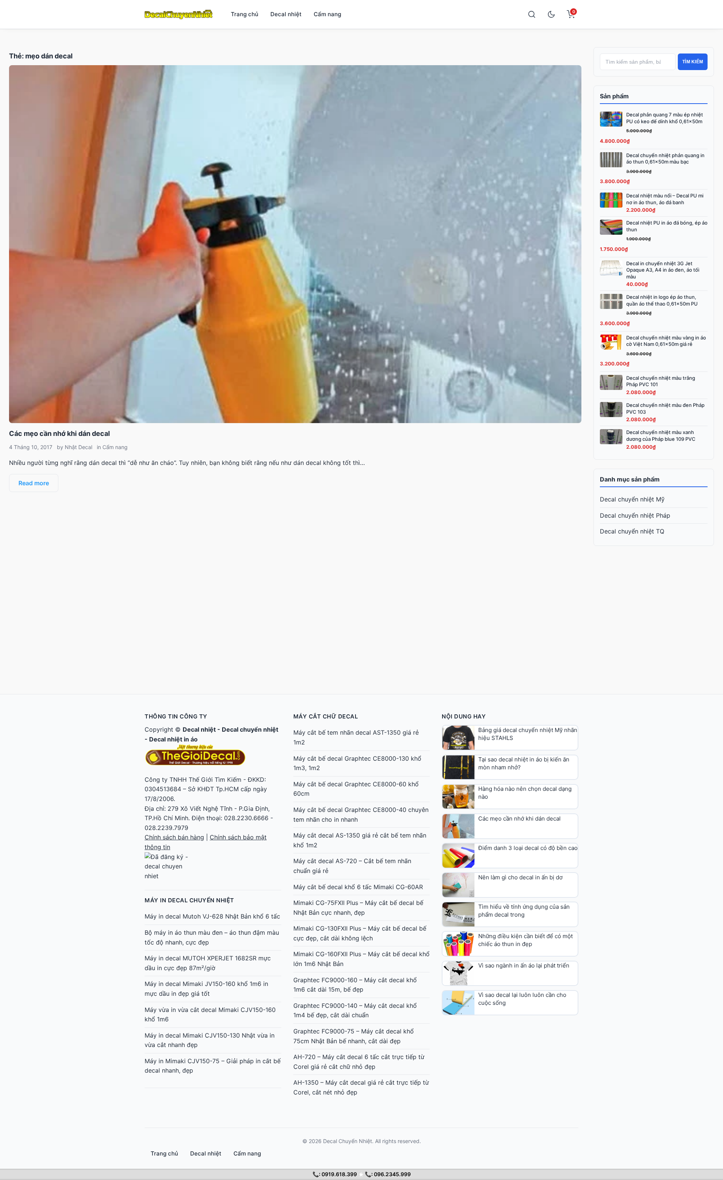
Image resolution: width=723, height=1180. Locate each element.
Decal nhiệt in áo (173, 739)
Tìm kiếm (692, 61)
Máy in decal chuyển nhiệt (189, 900)
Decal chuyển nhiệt (250, 729)
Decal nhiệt (286, 14)
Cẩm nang (327, 14)
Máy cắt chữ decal (325, 716)
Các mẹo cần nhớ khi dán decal (59, 433)
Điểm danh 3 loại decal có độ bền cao (528, 847)
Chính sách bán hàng (174, 837)
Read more (33, 483)
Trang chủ (244, 14)
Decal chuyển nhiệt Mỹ (632, 499)
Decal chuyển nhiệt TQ (632, 531)
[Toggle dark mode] (551, 14)
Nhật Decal (78, 447)
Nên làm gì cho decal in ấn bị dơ (520, 877)
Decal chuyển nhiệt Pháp (635, 515)
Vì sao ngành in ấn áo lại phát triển (523, 965)
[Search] (531, 14)
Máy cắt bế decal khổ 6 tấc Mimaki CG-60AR (358, 887)
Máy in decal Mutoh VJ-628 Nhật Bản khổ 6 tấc (212, 916)
